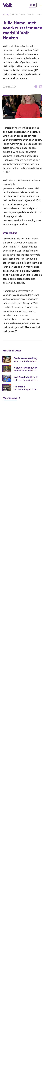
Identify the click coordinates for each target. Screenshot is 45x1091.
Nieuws (6, 14)
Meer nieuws (10, 397)
